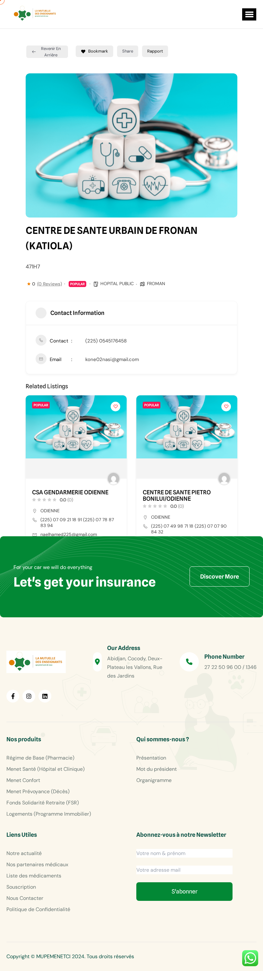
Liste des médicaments (33, 875)
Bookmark (98, 51)
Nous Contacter (24, 898)
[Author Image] (113, 478)
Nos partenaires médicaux (37, 864)
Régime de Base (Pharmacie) (40, 757)
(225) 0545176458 (106, 341)
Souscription (21, 887)
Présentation (151, 757)
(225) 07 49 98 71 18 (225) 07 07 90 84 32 (189, 529)
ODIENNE (50, 511)
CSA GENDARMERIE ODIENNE (70, 492)
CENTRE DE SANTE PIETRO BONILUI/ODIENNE (177, 495)
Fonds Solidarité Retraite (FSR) (42, 802)
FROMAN (156, 283)
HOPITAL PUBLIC (117, 283)
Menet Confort (23, 780)
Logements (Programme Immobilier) (48, 814)
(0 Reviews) (49, 284)
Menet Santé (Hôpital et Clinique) (45, 769)
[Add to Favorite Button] (115, 406)
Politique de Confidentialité (38, 909)
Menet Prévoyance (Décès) (38, 791)
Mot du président (156, 769)
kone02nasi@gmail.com (112, 359)
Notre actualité (24, 853)
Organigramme (154, 780)
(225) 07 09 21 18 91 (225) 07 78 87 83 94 (77, 522)
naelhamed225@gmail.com (68, 534)
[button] (249, 14)
